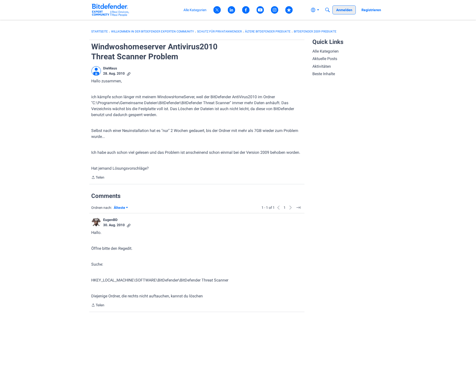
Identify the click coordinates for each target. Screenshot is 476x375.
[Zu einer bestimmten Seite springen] (298, 208)
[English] (110, 9)
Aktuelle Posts (324, 58)
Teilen (97, 177)
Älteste (121, 208)
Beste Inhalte (323, 73)
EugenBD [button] (110, 220)
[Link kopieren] (129, 73)
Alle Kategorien (325, 51)
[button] (96, 71)
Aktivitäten (321, 66)
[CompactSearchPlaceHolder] (327, 9)
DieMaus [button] (110, 68)
